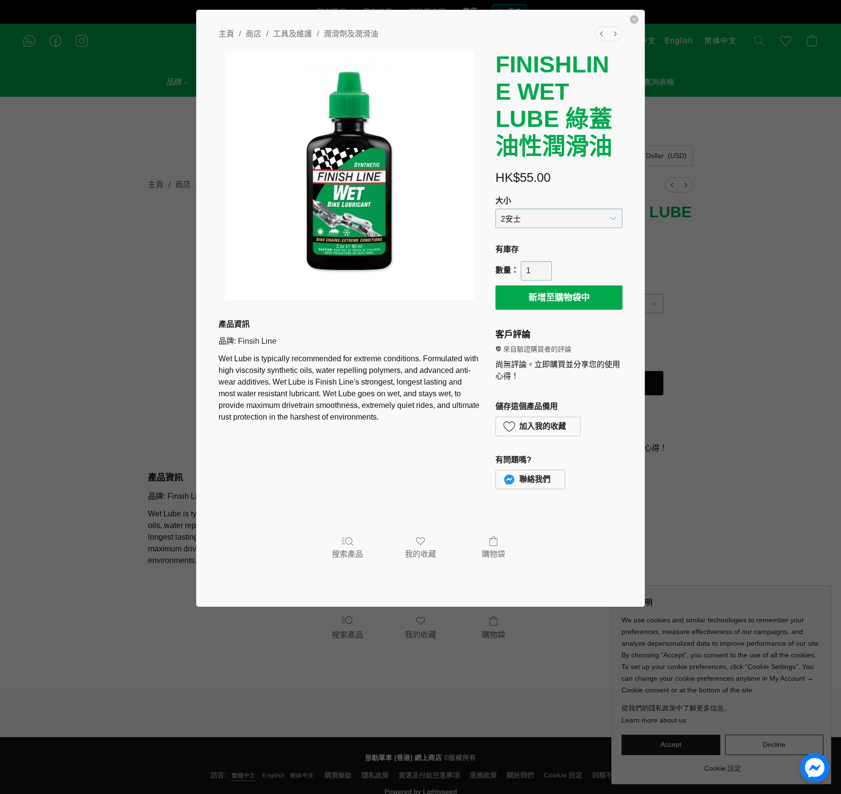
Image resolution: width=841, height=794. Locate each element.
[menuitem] (601, 34)
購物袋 (493, 554)
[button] (538, 426)
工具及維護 (292, 34)
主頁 (226, 34)
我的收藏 (420, 554)
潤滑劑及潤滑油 (351, 34)
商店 (253, 34)
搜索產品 (347, 554)
